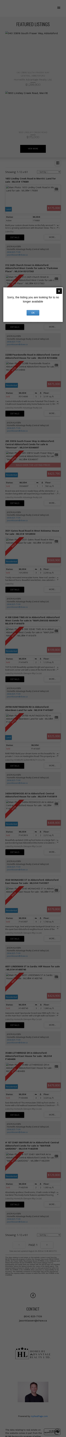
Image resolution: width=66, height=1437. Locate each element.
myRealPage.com (39, 1416)
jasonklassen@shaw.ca (17, 254)
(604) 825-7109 (13, 252)
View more (33, 149)
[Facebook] (33, 1295)
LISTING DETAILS (14, 237)
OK (33, 312)
